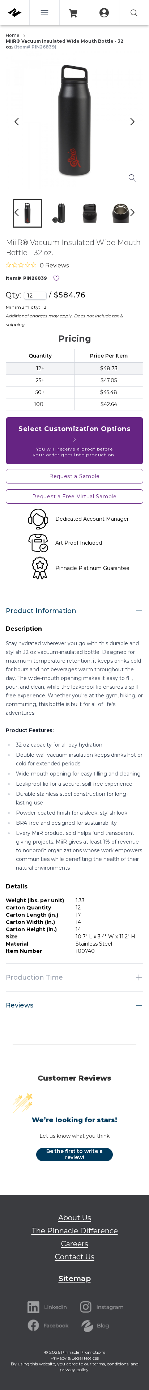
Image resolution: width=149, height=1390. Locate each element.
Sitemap (75, 1278)
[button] (27, 213)
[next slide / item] (140, 215)
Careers (74, 1243)
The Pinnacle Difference (74, 1230)
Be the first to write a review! (74, 1154)
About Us (74, 1217)
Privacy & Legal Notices (75, 1358)
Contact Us (74, 1256)
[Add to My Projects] (56, 278)
